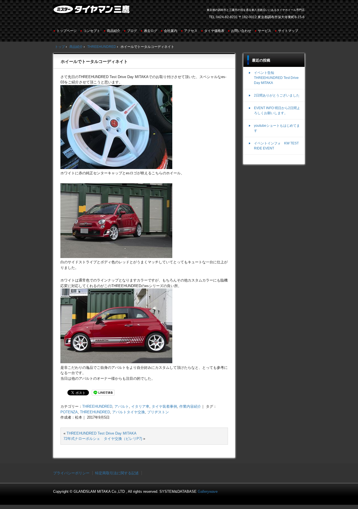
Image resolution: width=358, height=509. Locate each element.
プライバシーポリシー (71, 473)
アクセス (190, 31)
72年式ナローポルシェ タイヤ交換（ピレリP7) (102, 439)
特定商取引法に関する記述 (117, 473)
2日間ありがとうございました (277, 95)
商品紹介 (113, 31)
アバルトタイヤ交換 (128, 412)
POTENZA (69, 412)
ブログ (132, 31)
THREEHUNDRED (97, 406)
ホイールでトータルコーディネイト (94, 61)
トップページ (66, 31)
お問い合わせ (241, 31)
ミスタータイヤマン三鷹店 (92, 11)
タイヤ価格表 (214, 31)
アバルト (121, 406)
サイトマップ (288, 31)
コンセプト (91, 31)
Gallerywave (208, 491)
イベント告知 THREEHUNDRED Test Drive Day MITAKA (276, 78)
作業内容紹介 (190, 406)
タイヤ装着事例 (164, 406)
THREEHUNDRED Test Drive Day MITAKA (101, 433)
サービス (264, 31)
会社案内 (170, 31)
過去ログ (150, 31)
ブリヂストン (158, 412)
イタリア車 (140, 406)
